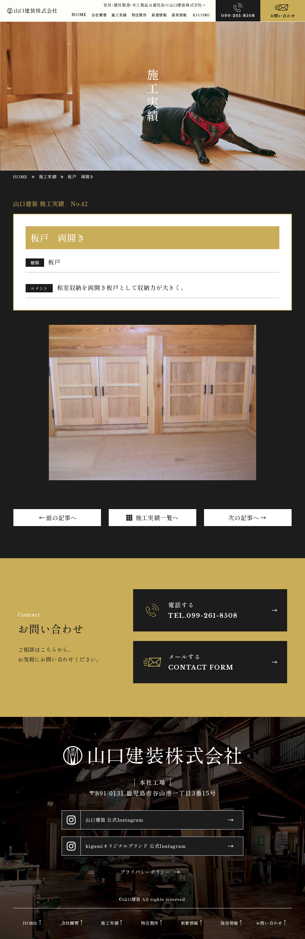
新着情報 (159, 14)
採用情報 (179, 14)
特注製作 (139, 14)
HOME (79, 15)
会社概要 (99, 14)
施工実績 (119, 14)
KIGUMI (201, 14)
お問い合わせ (269, 923)
